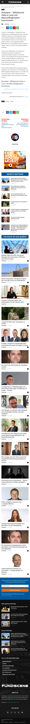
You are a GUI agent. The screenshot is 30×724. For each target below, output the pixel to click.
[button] (2, 721)
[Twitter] (10, 27)
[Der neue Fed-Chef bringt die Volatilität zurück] (5, 219)
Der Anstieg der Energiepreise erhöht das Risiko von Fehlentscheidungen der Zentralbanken (14, 547)
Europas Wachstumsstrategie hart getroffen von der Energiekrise (12, 524)
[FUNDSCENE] (2, 24)
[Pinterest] (14, 27)
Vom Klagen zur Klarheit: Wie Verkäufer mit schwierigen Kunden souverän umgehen (14, 412)
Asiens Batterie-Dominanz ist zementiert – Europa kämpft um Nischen (12, 570)
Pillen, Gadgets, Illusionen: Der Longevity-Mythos (11, 503)
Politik (5, 6)
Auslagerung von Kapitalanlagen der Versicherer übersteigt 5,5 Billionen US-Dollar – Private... (14, 388)
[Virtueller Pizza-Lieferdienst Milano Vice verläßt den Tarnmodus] (5, 616)
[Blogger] (7, 712)
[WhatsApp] (17, 27)
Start (2, 6)
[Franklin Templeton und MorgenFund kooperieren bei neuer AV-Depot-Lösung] (5, 211)
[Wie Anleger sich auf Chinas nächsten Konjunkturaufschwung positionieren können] (15, 448)
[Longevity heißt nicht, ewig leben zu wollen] (5, 204)
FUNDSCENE (7, 24)
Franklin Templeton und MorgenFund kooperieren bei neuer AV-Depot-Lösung (19, 211)
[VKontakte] (22, 712)
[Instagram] (18, 712)
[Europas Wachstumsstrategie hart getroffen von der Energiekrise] (15, 515)
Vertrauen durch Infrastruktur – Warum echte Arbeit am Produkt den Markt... (14, 481)
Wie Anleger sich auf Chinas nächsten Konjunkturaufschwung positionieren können (13, 458)
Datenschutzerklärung (6, 595)
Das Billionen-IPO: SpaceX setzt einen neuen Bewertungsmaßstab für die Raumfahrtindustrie (14, 435)
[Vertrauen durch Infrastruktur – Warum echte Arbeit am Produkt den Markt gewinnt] (15, 472)
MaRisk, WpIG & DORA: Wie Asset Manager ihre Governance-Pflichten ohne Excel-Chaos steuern (19, 180)
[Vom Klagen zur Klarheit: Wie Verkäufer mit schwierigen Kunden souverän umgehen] (15, 401)
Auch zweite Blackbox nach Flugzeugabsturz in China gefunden (22, 124)
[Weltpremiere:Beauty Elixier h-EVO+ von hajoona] (5, 609)
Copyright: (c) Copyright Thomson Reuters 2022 (16, 89)
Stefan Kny (3, 282)
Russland (7, 101)
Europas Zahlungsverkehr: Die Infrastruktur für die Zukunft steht (12, 301)
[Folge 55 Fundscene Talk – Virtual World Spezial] (5, 624)
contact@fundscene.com (13, 702)
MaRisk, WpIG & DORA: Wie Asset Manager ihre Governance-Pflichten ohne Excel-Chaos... (13, 257)
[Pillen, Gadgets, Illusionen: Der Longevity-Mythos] (15, 493)
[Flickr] (15, 712)
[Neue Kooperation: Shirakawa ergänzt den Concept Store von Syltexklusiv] (5, 188)
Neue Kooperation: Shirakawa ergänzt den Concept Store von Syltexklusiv (18, 188)
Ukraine (26, 96)
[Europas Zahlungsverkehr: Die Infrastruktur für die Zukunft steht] (5, 196)
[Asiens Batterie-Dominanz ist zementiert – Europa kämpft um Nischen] (15, 560)
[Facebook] (7, 27)
